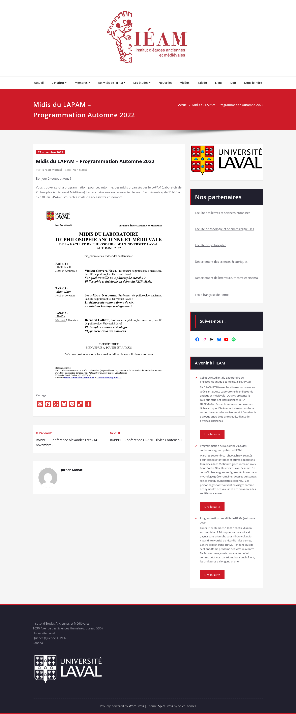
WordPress (136, 706)
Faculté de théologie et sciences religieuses (224, 229)
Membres (81, 83)
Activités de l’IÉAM (110, 83)
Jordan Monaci (52, 170)
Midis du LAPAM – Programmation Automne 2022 (227, 105)
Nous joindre (253, 83)
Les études (140, 83)
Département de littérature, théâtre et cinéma (226, 278)
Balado (202, 83)
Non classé (79, 170)
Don (233, 83)
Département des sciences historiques (221, 262)
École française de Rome (212, 295)
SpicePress (165, 706)
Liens (218, 83)
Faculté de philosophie (210, 245)
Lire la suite (212, 434)
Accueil (39, 83)
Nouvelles (165, 83)
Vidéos (184, 83)
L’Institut (58, 83)
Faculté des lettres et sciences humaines (222, 213)
